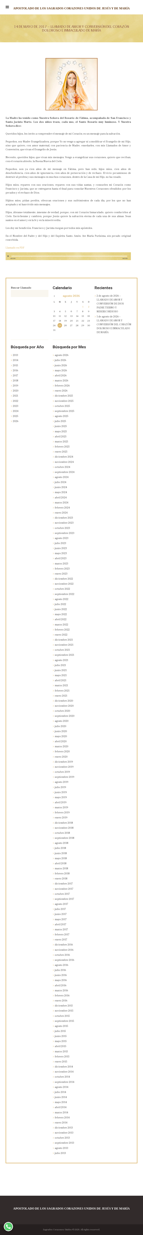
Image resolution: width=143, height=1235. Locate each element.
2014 (15, 360)
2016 (15, 370)
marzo (61, 380)
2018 (15, 380)
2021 (15, 396)
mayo (61, 370)
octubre (62, 406)
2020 (15, 390)
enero (61, 390)
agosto (71, 296)
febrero (62, 385)
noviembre (64, 401)
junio (61, 365)
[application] (68, 258)
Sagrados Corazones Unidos (57, 1229)
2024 (15, 411)
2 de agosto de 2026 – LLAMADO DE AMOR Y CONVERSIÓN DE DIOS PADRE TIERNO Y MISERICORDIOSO (110, 303)
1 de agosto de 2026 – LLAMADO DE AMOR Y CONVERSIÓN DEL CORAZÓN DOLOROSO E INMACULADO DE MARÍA (114, 324)
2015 (15, 365)
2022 (15, 401)
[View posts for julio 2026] (54, 296)
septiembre (64, 411)
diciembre (64, 396)
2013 (15, 355)
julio (60, 360)
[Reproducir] (8, 256)
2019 (15, 385)
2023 (15, 406)
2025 (15, 416)
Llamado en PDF (15, 247)
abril (61, 375)
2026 (15, 421)
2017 (15, 375)
